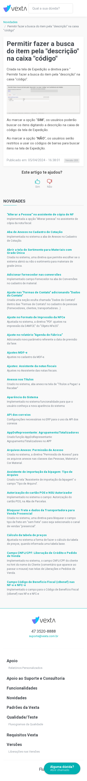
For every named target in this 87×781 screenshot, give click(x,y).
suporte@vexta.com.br (43, 636)
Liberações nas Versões (24, 751)
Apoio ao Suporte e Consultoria (36, 678)
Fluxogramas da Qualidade (25, 724)
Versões (14, 744)
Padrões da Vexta (23, 707)
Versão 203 (71, 160)
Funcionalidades (22, 688)
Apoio (12, 660)
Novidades (10, 22)
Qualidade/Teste (22, 717)
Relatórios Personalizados (25, 668)
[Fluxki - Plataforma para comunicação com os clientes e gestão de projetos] (43, 769)
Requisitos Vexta (22, 735)
